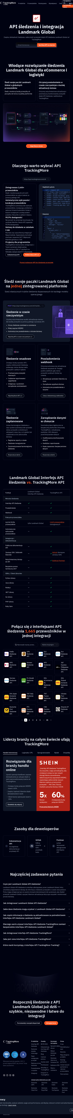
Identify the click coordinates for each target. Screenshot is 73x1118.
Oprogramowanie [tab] (43, 753)
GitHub (54, 552)
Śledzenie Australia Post (65, 1090)
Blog (42, 1054)
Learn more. (12, 1105)
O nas (62, 1044)
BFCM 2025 (44, 1044)
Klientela (63, 1052)
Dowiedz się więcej (15, 804)
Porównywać (44, 1065)
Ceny (60, 3)
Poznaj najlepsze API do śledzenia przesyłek (36, 262)
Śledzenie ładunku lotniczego (34, 1051)
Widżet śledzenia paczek (53, 1053)
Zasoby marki (45, 1062)
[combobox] (49, 644)
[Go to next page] (50, 720)
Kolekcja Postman (58, 561)
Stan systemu (64, 1074)
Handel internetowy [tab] (10, 753)
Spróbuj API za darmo (47, 45)
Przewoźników (32, 3)
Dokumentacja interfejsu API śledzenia (45, 1049)
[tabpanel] (36, 783)
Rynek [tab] (56, 753)
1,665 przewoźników (57, 522)
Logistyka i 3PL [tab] (27, 753)
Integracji (34, 1073)
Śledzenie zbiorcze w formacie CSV (55, 1060)
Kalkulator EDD (55, 1065)
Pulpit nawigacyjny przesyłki (34, 1058)
